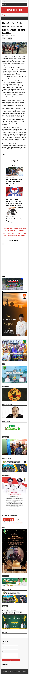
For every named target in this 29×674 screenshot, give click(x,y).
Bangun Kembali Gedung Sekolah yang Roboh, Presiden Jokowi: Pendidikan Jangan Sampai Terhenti (14, 182)
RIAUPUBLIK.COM (14, 9)
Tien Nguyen (23, 671)
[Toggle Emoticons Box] (3, 244)
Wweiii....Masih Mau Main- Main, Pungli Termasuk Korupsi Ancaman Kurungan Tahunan (14, 221)
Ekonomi (8, 35)
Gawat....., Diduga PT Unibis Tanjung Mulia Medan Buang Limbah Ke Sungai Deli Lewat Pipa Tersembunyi (14, 234)
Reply (4, 35)
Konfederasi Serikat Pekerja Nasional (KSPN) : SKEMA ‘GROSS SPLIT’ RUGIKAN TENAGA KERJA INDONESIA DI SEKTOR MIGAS (14, 202)
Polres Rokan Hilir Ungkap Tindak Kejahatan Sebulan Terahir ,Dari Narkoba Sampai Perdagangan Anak (14, 229)
